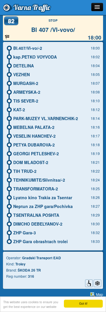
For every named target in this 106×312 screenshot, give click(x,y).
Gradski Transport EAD (41, 257)
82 (11, 20)
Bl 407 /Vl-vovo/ (53, 29)
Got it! (83, 303)
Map (99, 294)
